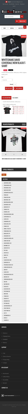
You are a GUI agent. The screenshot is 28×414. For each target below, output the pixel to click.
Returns (5, 342)
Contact (5, 362)
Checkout (22, 4)
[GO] (21, 16)
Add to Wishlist (14, 154)
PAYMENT (5, 339)
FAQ (4, 353)
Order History (6, 376)
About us (5, 333)
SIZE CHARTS (15, 98)
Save (6, 70)
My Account (5, 4)
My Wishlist (11, 4)
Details (22, 154)
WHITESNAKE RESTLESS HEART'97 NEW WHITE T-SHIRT (14, 159)
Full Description (6, 98)
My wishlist (5, 380)
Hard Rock (20, 28)
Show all (12, 28)
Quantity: (11, 84)
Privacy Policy (6, 359)
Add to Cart (6, 154)
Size (2, 77)
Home (4, 28)
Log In (14, 6)
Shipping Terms (6, 336)
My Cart (17, 4)
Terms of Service (7, 356)
